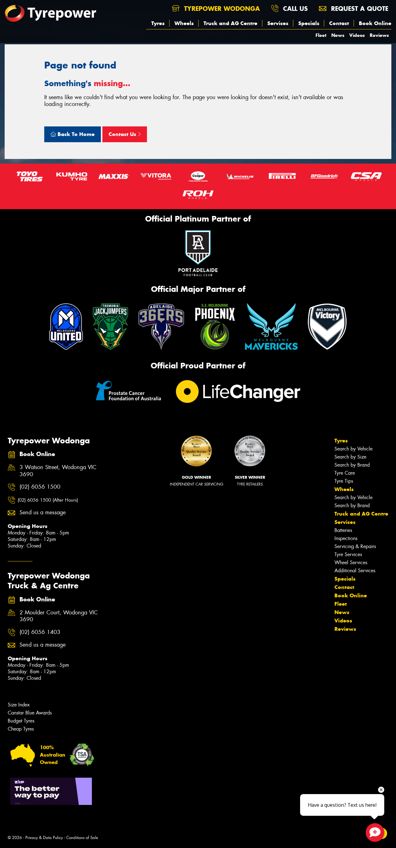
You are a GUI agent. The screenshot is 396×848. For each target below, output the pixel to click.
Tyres (158, 23)
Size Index (19, 704)
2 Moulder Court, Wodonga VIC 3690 (58, 616)
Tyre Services (348, 554)
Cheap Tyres (21, 729)
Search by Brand (352, 465)
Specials (308, 23)
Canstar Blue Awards (30, 713)
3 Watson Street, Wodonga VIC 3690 (58, 471)
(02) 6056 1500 (39, 486)
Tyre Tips (343, 481)
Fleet (321, 35)
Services (277, 23)
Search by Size (350, 457)
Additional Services (354, 570)
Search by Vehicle (353, 449)
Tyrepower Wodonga (221, 8)
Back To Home (75, 134)
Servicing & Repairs (355, 546)
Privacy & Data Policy (44, 837)
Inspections (345, 538)
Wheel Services (350, 562)
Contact (339, 23)
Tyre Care (344, 473)
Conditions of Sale (82, 837)
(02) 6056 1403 (39, 632)
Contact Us (123, 134)
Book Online (375, 23)
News (337, 35)
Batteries (343, 530)
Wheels (184, 23)
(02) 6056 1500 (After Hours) (48, 500)
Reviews (379, 35)
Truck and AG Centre (230, 23)
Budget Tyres (21, 721)
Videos (357, 35)
